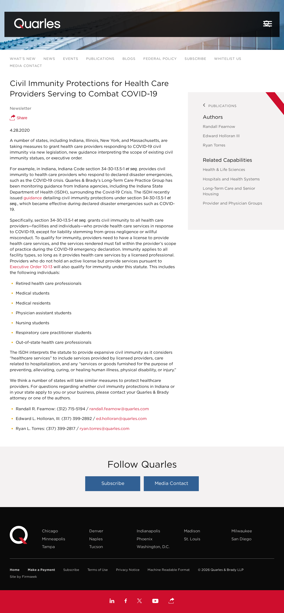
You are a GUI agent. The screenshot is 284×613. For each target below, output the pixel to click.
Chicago (50, 530)
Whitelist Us (227, 59)
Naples (96, 538)
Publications (100, 59)
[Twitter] (139, 601)
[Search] (267, 24)
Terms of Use (97, 570)
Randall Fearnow (219, 126)
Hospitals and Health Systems (231, 179)
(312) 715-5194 (71, 408)
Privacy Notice (128, 570)
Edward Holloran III (221, 135)
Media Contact (26, 66)
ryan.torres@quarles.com (104, 428)
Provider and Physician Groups (232, 203)
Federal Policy (160, 59)
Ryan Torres (214, 145)
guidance (33, 197)
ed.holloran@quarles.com (121, 418)
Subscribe (195, 59)
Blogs (129, 59)
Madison (192, 530)
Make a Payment (41, 570)
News (49, 59)
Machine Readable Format (169, 570)
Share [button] (21, 118)
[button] (171, 601)
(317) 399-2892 (76, 418)
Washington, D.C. (153, 546)
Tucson (96, 546)
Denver (96, 530)
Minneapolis (53, 538)
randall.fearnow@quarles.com (119, 408)
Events (70, 59)
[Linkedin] (112, 601)
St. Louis (192, 538)
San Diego (241, 538)
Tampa (48, 546)
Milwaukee (241, 530)
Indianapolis (148, 530)
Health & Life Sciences (224, 169)
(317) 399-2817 (60, 428)
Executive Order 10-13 (31, 266)
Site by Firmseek (23, 576)
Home (15, 570)
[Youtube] (155, 601)
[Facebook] (126, 601)
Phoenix (144, 538)
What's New (23, 59)
